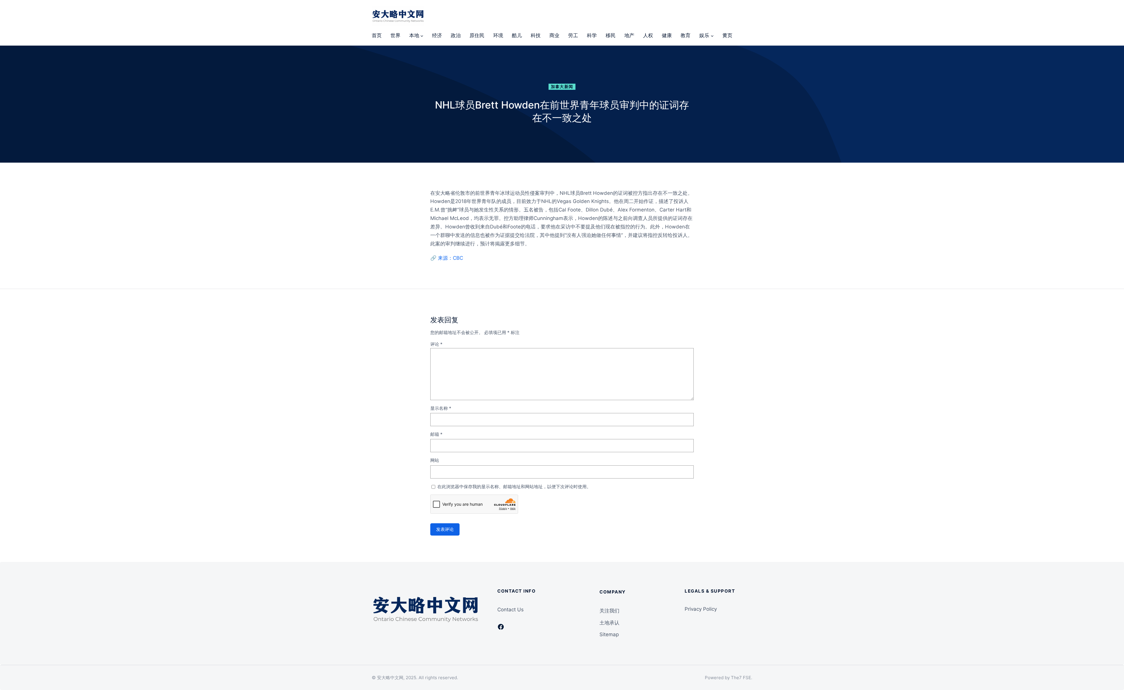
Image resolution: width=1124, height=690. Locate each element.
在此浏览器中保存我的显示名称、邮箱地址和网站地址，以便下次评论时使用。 (514, 486)
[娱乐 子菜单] (712, 35)
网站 (434, 460)
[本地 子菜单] (421, 35)
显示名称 (440, 408)
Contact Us (510, 609)
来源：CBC (450, 258)
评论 (436, 344)
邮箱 (436, 434)
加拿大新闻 (562, 86)
